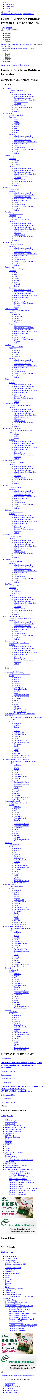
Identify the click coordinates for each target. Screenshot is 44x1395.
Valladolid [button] (17, 284)
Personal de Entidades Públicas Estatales (23, 1188)
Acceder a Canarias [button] (16, 214)
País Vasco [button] (8, 584)
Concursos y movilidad (13, 1131)
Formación (8, 1143)
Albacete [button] (17, 314)
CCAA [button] (11, 676)
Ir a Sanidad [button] (13, 1012)
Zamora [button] (16, 286)
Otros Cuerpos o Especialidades (20, 1181)
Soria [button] (15, 282)
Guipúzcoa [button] (17, 591)
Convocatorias (10, 1133)
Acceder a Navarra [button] (15, 561)
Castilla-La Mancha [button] (11, 309)
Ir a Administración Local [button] (18, 803)
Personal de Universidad (17, 1194)
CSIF (2, 1379)
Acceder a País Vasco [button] (16, 586)
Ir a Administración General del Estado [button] (22, 761)
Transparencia (10, 6)
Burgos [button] (16, 274)
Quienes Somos (10, 4)
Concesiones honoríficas (13, 1129)
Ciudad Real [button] (18, 316)
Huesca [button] (16, 161)
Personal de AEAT (15, 1184)
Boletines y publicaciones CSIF (15, 1127)
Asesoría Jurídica (11, 1122)
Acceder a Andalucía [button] (16, 115)
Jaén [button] (15, 128)
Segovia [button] (16, 280)
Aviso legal (9, 1385)
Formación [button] (17, 109)
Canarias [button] (8, 212)
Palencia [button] (16, 278)
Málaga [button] (16, 130)
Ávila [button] (15, 273)
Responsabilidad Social (13, 1167)
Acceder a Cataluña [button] (16, 347)
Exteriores (8, 1141)
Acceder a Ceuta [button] (15, 381)
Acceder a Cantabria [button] (16, 244)
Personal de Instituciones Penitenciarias (22, 1190)
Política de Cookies (11, 1390)
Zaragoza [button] (17, 164)
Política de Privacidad (12, 1387)
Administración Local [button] (21, 102)
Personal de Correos (16, 1186)
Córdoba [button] (17, 123)
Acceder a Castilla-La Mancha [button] (19, 311)
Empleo (7, 1139)
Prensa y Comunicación (13, 1158)
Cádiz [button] (16, 121)
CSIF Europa (9, 1135)
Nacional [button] (8, 88)
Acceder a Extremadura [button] (17, 462)
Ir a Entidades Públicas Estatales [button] (20, 928)
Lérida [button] (16, 354)
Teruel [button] (16, 162)
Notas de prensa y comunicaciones (21, 1160)
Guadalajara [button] (18, 320)
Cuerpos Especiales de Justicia (19, 1171)
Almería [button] (16, 119)
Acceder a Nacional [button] (16, 90)
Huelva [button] (16, 126)
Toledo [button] (16, 322)
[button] (10, 30)
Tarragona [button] (17, 356)
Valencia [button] (16, 438)
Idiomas (7, 1144)
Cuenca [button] (16, 318)
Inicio (7, 2)
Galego (7, 39)
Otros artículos (10, 1156)
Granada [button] (16, 124)
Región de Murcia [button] (11, 641)
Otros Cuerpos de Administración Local (22, 1177)
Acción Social (10, 1124)
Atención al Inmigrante (13, 1126)
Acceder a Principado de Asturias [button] (20, 618)
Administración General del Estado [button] (25, 100)
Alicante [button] (16, 434)
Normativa (8, 1154)
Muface (7, 1148)
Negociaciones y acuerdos (14, 1152)
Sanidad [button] (16, 111)
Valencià (8, 41)
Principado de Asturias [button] (12, 616)
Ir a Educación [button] (14, 845)
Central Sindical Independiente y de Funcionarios (17, 14)
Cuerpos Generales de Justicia (19, 1173)
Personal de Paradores (16, 1192)
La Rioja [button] (8, 510)
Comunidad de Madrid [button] (12, 404)
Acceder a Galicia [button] (15, 487)
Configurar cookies (11, 1392)
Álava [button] (16, 590)
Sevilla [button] (16, 132)
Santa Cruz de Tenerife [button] (21, 219)
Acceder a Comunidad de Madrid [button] (20, 405)
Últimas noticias (10, 1120)
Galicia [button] (7, 485)
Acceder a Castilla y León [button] (18, 269)
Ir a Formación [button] (14, 970)
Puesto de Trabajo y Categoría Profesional (19, 1169)
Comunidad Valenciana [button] (13, 428)
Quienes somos (10, 1383)
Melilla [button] (7, 535)
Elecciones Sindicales (12, 1137)
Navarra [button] (8, 559)
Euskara (8, 37)
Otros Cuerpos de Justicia (18, 1179)
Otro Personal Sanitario (17, 1175)
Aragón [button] (7, 155)
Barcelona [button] (17, 350)
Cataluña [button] (8, 345)
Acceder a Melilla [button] (15, 536)
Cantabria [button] (8, 242)
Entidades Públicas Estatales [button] (23, 107)
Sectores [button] (12, 92)
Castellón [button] (17, 436)
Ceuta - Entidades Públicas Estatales (19, 45)
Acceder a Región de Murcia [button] (19, 643)
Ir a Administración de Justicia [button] (19, 674)
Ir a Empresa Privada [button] (16, 886)
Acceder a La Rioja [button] (16, 512)
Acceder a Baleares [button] (15, 189)
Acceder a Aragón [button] (15, 157)
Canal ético (9, 1388)
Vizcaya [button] (16, 593)
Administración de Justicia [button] (22, 94)
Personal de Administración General (21, 1182)
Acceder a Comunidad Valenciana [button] (20, 430)
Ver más (4, 1106)
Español (8, 33)
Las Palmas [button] (17, 218)
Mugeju (7, 1150)
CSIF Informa (10, 1162)
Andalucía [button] (8, 113)
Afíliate (7, 8)
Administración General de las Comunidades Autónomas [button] (24, 97)
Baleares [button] (8, 187)
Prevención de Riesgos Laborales (16, 1165)
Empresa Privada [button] (19, 106)
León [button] (15, 276)
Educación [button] (17, 104)
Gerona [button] (16, 352)
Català (7, 35)
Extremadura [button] (9, 460)
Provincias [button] (12, 117)
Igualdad (8, 1146)
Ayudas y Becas (10, 1163)
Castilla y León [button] (10, 267)
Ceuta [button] (7, 379)
